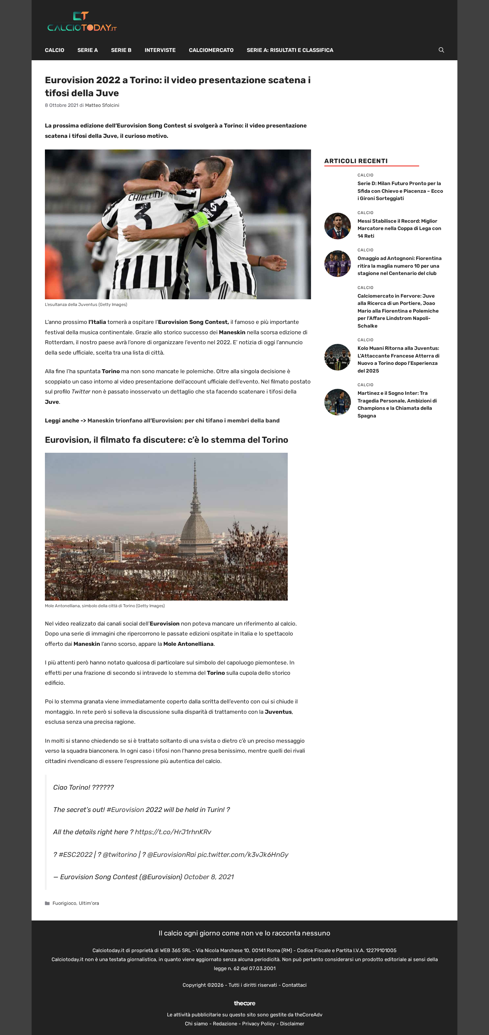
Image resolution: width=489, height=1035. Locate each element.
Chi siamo (196, 1024)
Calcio (54, 50)
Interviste (160, 50)
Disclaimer (292, 1024)
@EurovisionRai (171, 855)
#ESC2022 (75, 855)
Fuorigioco (64, 903)
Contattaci (294, 985)
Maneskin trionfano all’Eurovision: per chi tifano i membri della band (183, 420)
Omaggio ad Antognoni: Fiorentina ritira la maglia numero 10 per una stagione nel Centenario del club (400, 265)
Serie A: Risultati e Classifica (290, 50)
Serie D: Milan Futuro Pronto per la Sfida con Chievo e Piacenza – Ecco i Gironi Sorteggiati (400, 190)
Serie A (88, 50)
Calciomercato (211, 50)
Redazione (225, 1024)
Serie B (121, 50)
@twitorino (120, 855)
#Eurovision (125, 810)
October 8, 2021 (209, 877)
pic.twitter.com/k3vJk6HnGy (243, 855)
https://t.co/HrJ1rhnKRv (173, 832)
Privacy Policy (258, 1024)
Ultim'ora (89, 903)
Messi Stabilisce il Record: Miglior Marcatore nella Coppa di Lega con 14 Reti (399, 228)
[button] (441, 50)
